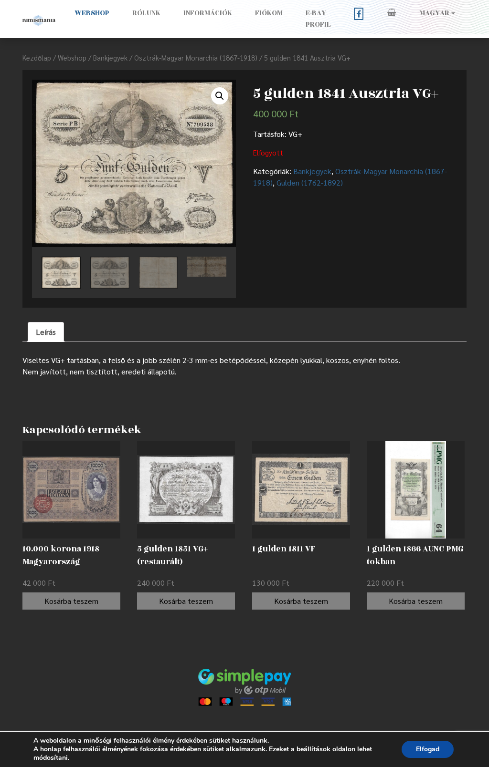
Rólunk (146, 13)
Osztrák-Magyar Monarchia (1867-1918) (195, 57)
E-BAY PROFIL (318, 19)
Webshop (91, 13)
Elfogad (427, 749)
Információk (207, 13)
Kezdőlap (36, 57)
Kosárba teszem (71, 601)
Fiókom (269, 13)
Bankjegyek (110, 57)
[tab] (46, 332)
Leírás (46, 332)
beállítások (313, 749)
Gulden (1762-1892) (309, 182)
